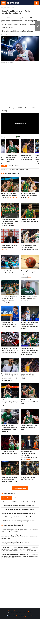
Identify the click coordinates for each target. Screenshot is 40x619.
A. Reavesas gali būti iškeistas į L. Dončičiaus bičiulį (18, 502)
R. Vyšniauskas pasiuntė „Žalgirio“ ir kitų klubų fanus (18, 529)
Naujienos (11, 8)
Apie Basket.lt (17, 611)
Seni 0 (17, 166)
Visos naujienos (20, 488)
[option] (27, 152)
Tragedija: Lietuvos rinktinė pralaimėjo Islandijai (17, 554)
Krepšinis (4, 8)
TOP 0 (4, 166)
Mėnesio (17, 498)
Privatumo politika (27, 611)
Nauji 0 (11, 166)
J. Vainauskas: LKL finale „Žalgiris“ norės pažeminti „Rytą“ (20, 547)
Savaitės (6, 498)
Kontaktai (10, 611)
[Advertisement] (20, 86)
